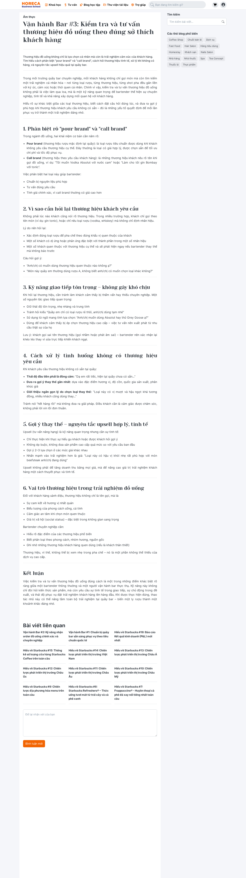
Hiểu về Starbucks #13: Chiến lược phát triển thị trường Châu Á (135, 652)
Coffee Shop (176, 39)
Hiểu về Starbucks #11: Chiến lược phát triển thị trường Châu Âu (89, 672)
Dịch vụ (210, 39)
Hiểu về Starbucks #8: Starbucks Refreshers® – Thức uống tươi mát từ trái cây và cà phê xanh (89, 693)
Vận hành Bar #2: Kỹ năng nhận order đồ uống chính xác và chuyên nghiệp (43, 636)
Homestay (174, 52)
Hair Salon (190, 45)
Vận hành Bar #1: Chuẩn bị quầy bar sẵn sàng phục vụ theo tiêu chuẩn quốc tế (89, 636)
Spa (202, 58)
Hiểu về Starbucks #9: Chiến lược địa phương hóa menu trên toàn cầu (43, 690)
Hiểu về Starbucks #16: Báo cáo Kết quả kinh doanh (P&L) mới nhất (134, 636)
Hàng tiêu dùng (209, 45)
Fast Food (174, 45)
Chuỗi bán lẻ (195, 39)
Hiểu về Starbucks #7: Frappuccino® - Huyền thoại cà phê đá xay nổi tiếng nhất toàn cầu (134, 693)
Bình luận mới (34, 743)
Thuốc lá (173, 64)
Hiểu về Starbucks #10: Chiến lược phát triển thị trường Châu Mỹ (134, 672)
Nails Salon (207, 52)
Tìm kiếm (173, 14)
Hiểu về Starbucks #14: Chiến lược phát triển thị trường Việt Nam (88, 654)
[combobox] (177, 4)
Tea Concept (216, 58)
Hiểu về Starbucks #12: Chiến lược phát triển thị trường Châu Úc (43, 672)
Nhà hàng (174, 58)
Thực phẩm (189, 64)
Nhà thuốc (190, 58)
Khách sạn (190, 52)
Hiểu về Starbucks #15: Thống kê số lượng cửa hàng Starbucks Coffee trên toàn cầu (44, 654)
